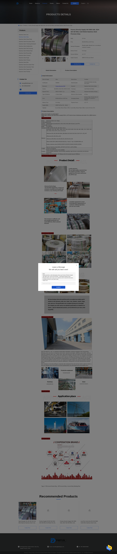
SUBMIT (58, 287)
